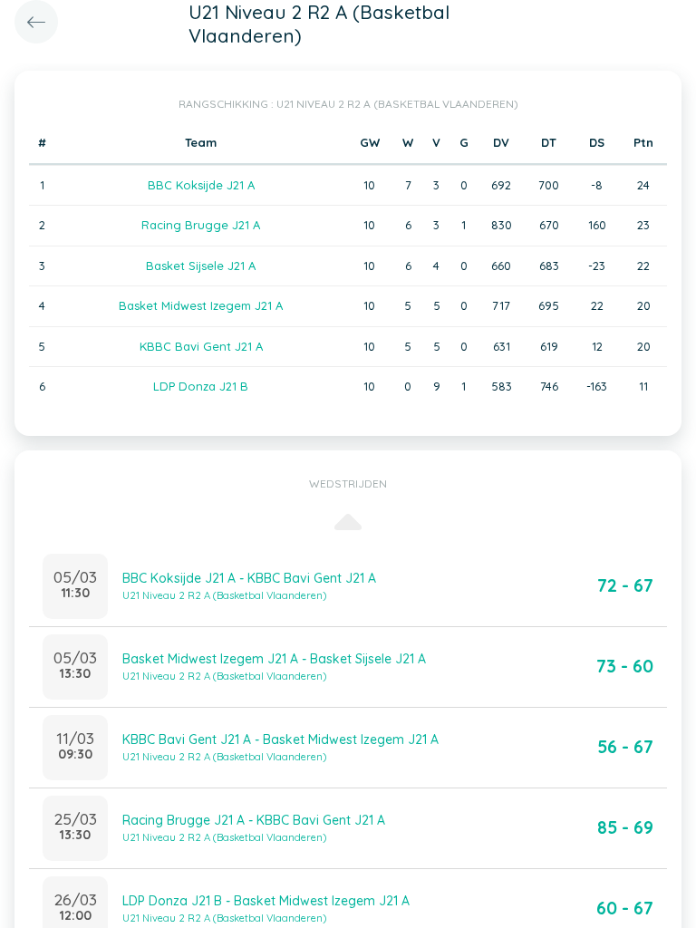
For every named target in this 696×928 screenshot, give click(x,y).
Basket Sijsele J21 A (201, 265)
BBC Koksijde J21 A (201, 185)
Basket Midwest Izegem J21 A (201, 305)
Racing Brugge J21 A (200, 225)
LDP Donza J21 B (200, 386)
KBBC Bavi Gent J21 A (201, 346)
